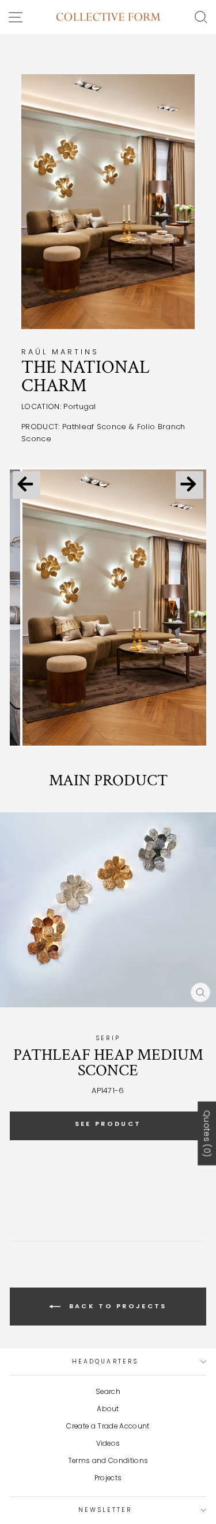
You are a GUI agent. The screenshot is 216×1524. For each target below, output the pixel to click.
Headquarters (105, 1361)
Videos (108, 1443)
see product (108, 1123)
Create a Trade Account (107, 1426)
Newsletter (105, 1510)
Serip (108, 1038)
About (108, 1409)
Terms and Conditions (108, 1460)
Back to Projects (115, 1306)
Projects (108, 1478)
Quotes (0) (207, 1133)
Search (108, 1391)
